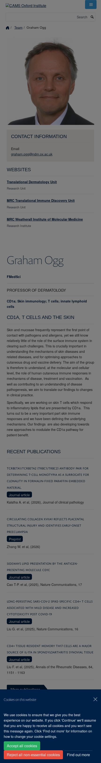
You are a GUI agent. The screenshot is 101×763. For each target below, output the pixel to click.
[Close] (95, 699)
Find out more (78, 754)
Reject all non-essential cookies (33, 754)
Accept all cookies (22, 745)
